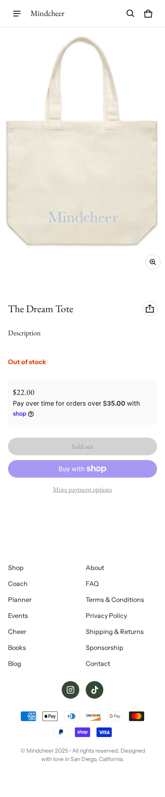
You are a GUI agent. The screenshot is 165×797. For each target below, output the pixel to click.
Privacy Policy (106, 616)
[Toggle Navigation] (17, 13)
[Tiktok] (94, 690)
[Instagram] (70, 690)
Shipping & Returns (115, 632)
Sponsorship (104, 648)
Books (17, 648)
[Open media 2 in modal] (82, 150)
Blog (14, 663)
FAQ (92, 584)
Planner (20, 600)
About (95, 568)
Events (18, 616)
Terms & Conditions (115, 600)
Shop (16, 568)
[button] (130, 13)
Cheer (17, 632)
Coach (18, 584)
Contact (98, 663)
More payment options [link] (82, 489)
